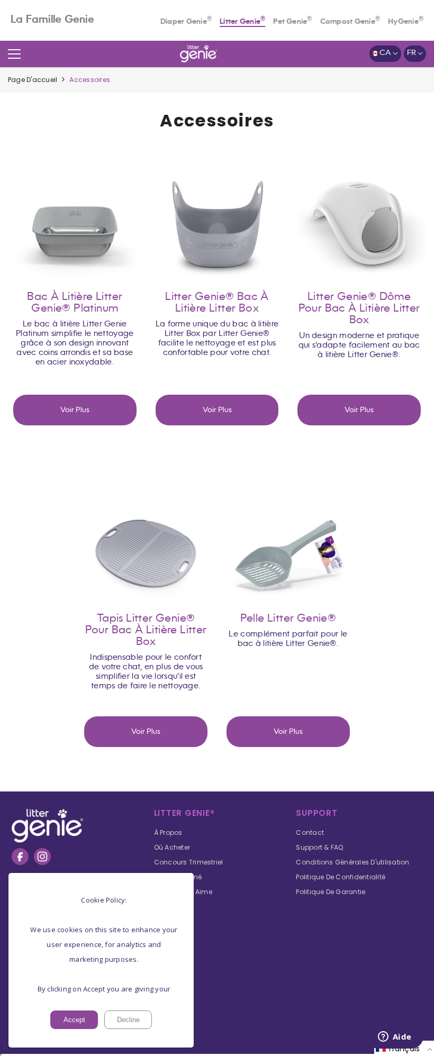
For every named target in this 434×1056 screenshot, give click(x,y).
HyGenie (405, 21)
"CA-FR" (75, 212)
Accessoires (89, 79)
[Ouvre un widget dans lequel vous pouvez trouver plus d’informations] (394, 1037)
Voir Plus (74, 410)
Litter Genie (242, 21)
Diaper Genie (186, 21)
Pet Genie (292, 21)
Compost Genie (350, 21)
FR (412, 53)
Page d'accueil (32, 79)
